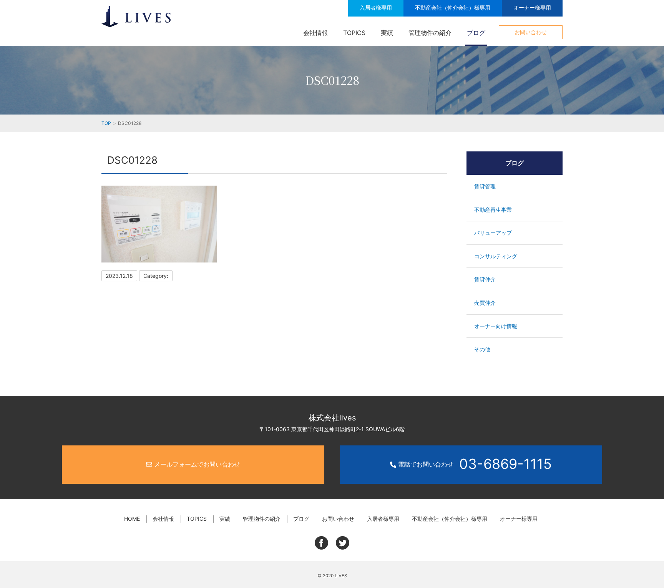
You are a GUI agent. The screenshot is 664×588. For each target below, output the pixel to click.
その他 (482, 349)
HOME (132, 518)
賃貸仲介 (485, 279)
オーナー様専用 (532, 7)
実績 (387, 33)
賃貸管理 (485, 186)
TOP (106, 123)
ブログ (476, 33)
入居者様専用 (376, 7)
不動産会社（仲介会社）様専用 (452, 7)
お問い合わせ (531, 32)
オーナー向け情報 (495, 326)
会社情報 (315, 33)
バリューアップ (493, 232)
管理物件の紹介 (430, 33)
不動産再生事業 (493, 209)
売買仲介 (485, 302)
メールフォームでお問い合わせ (196, 464)
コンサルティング (495, 256)
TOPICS (354, 33)
